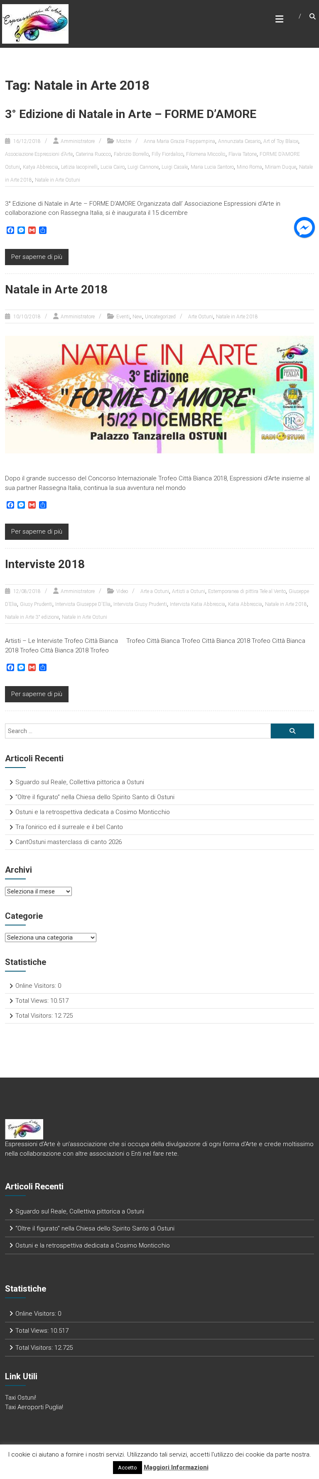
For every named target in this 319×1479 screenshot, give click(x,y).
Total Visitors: (34, 1015)
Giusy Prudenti (36, 604)
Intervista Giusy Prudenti (140, 604)
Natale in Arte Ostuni (57, 180)
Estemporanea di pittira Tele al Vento (247, 591)
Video (122, 591)
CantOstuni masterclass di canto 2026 (68, 842)
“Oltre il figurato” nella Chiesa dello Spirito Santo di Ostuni (94, 797)
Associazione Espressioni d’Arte (39, 154)
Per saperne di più (36, 257)
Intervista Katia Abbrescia (197, 604)
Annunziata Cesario (239, 141)
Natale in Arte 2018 (56, 289)
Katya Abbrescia (40, 167)
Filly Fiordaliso (167, 154)
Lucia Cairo (113, 167)
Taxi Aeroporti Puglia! (34, 1407)
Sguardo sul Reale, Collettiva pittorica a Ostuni (79, 782)
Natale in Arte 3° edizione (32, 617)
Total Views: (32, 1000)
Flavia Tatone (242, 154)
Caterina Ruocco (93, 154)
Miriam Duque (280, 167)
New (137, 317)
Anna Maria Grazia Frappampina (179, 141)
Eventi (123, 317)
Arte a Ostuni (154, 591)
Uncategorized (160, 317)
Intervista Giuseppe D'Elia (82, 604)
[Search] (292, 731)
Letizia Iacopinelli (79, 167)
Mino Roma (249, 167)
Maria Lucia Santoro (212, 167)
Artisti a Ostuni (188, 591)
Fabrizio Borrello (131, 154)
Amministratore (78, 141)
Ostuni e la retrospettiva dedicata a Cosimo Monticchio (92, 812)
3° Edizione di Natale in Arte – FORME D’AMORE (130, 114)
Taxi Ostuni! (20, 1397)
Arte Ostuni (200, 317)
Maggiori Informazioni (176, 1467)
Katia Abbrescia (245, 604)
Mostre (123, 141)
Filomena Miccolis (206, 154)
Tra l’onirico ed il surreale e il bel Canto (69, 827)
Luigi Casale (175, 167)
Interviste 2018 (45, 564)
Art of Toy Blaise (280, 141)
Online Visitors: (36, 985)
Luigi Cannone (143, 167)
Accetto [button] (127, 1467)
